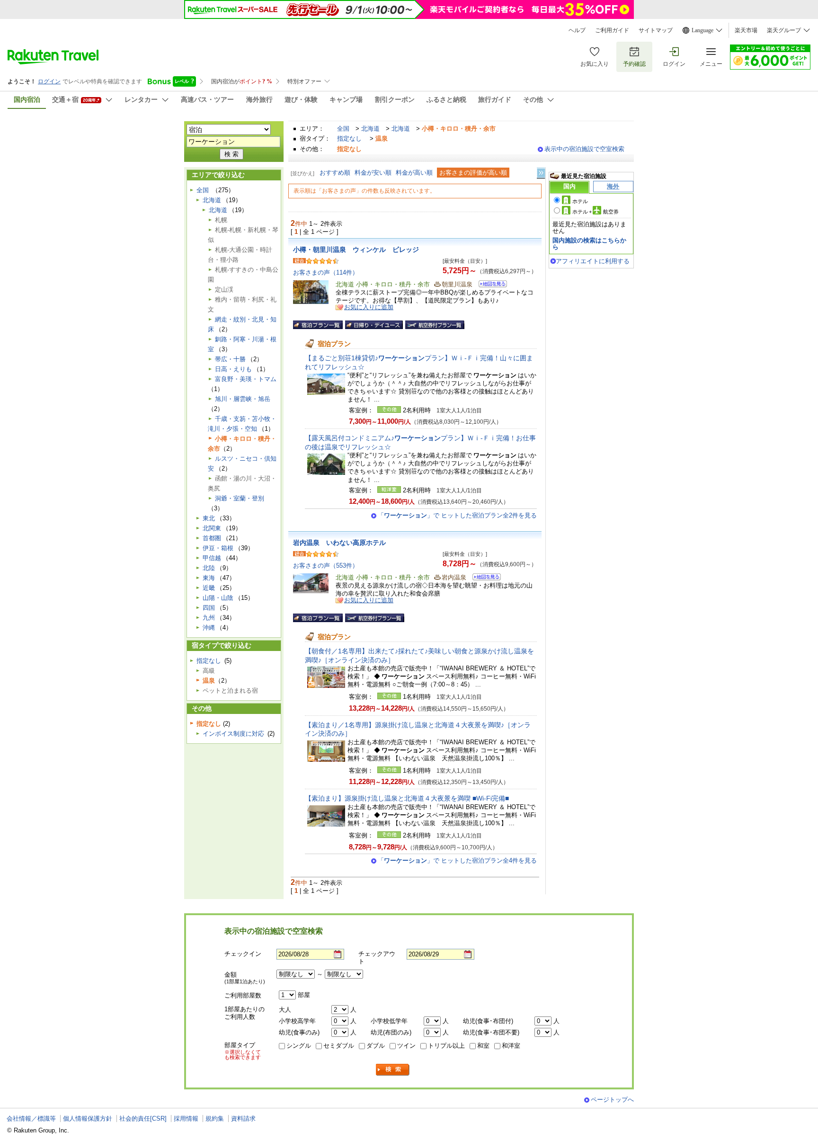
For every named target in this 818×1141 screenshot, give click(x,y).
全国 (343, 128)
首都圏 (212, 538)
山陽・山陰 (218, 597)
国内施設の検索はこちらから (589, 243)
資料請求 (243, 1118)
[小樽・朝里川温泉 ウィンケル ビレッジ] (489, 285)
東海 (209, 577)
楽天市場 (746, 30)
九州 (209, 617)
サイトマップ (656, 30)
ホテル (580, 201)
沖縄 (209, 627)
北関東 (212, 528)
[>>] (541, 173)
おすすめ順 (335, 172)
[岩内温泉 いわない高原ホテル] (483, 578)
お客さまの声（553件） (325, 565)
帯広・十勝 (230, 359)
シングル (298, 1045)
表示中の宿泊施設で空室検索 (584, 148)
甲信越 (212, 558)
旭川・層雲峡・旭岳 (242, 398)
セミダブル (338, 1045)
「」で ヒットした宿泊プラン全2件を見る (457, 515)
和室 (483, 1045)
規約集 (214, 1118)
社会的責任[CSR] (143, 1118)
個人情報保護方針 (87, 1118)
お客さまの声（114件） (325, 272)
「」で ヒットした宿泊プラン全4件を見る (457, 860)
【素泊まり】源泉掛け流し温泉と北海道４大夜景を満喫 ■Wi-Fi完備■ (407, 798)
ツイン (406, 1045)
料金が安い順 (373, 172)
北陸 (209, 567)
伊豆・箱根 (218, 548)
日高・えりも (233, 369)
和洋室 (511, 1045)
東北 (209, 518)
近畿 (209, 587)
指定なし (349, 138)
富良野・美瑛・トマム (245, 379)
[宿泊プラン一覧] (318, 325)
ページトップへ (612, 1099)
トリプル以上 (446, 1045)
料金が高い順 (414, 172)
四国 (209, 607)
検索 (393, 1070)
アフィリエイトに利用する (593, 261)
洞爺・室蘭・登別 (239, 498)
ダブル (375, 1045)
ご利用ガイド (612, 30)
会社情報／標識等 (31, 1118)
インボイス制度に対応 (233, 733)
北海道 (370, 128)
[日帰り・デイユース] (374, 325)
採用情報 (186, 1118)
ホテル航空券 (595, 211)
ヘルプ (577, 30)
